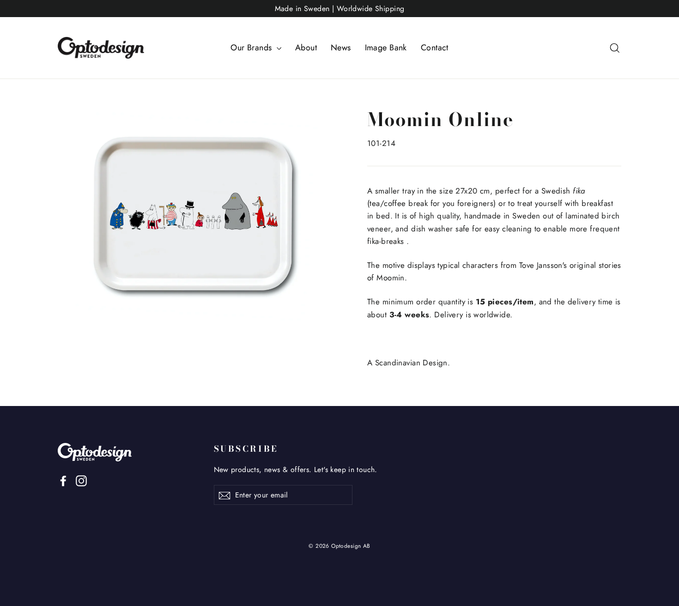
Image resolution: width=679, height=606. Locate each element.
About (306, 48)
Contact (435, 48)
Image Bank (386, 48)
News (341, 48)
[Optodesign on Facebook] (63, 480)
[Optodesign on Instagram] (81, 480)
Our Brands (252, 48)
